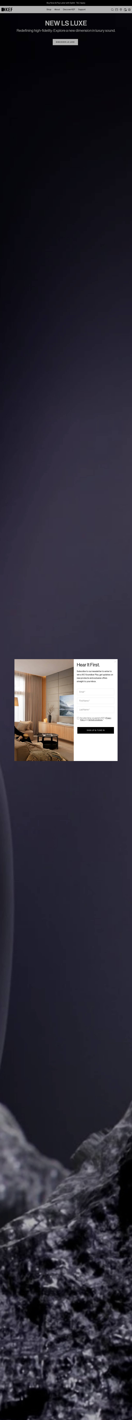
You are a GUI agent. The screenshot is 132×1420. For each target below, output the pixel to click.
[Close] (115, 661)
